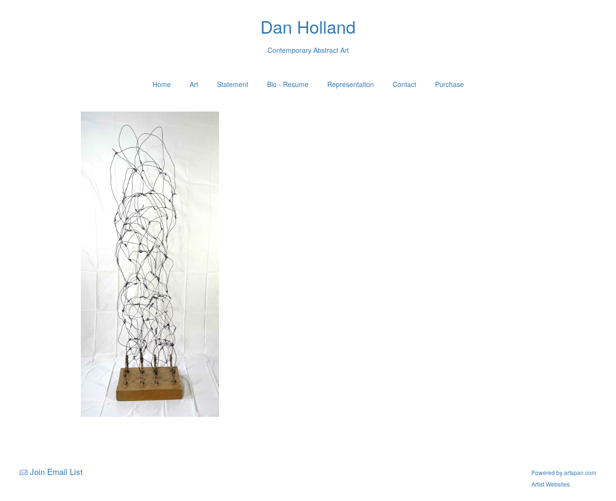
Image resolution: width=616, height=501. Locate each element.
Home (162, 84)
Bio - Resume (287, 84)
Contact (404, 84)
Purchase (449, 84)
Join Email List (56, 471)
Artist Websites (550, 484)
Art (194, 84)
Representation (350, 84)
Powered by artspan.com (563, 472)
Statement (232, 84)
